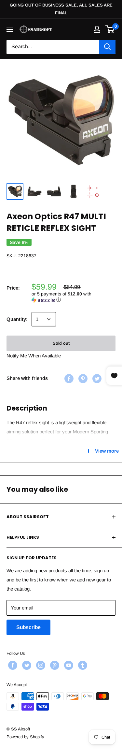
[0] (110, 29)
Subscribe (28, 627)
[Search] (107, 47)
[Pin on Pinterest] (82, 378)
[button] (73, 297)
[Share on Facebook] (68, 378)
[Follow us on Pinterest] (53, 665)
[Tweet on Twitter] (96, 378)
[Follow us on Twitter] (25, 665)
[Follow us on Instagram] (39, 665)
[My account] (97, 29)
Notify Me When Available (34, 355)
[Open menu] (10, 29)
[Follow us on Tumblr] (81, 665)
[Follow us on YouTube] (67, 665)
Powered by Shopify (25, 736)
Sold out (61, 343)
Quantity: (17, 319)
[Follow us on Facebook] (12, 665)
